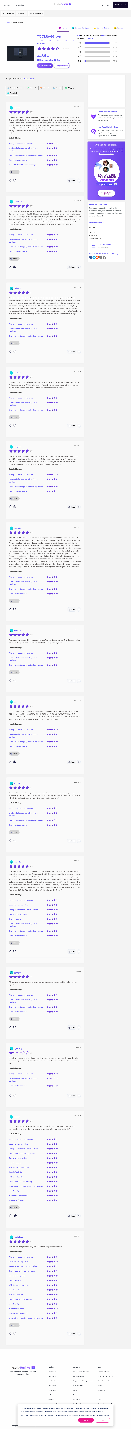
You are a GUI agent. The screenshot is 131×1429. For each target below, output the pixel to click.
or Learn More (108, 154)
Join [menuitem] (102, 5)
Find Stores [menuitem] (7, 5)
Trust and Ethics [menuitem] (19, 5)
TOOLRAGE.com (49, 36)
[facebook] (90, 258)
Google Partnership (104, 1372)
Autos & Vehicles (42, 41)
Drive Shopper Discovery (81, 1372)
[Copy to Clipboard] (104, 257)
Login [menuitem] (108, 5)
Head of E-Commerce (80, 1404)
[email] (100, 258)
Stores (8, 22)
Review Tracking (54, 1404)
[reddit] (97, 258)
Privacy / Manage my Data (106, 1404)
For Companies (120, 5)
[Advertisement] (106, 90)
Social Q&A (52, 1385)
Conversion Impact (79, 1376)
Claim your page (106, 193)
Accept (86, 1420)
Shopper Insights (78, 1385)
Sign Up (100, 1399)
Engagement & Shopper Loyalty (83, 1381)
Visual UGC (52, 1390)
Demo (75, 1390)
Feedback (52, 1399)
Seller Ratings (53, 1376)
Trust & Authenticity (104, 1381)
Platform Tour (53, 1372)
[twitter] (94, 258)
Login (100, 1395)
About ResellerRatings (105, 1376)
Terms (100, 1385)
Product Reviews (54, 1381)
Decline (102, 1420)
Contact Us (101, 1390)
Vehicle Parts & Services (56, 41)
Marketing (76, 1399)
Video (50, 1395)
